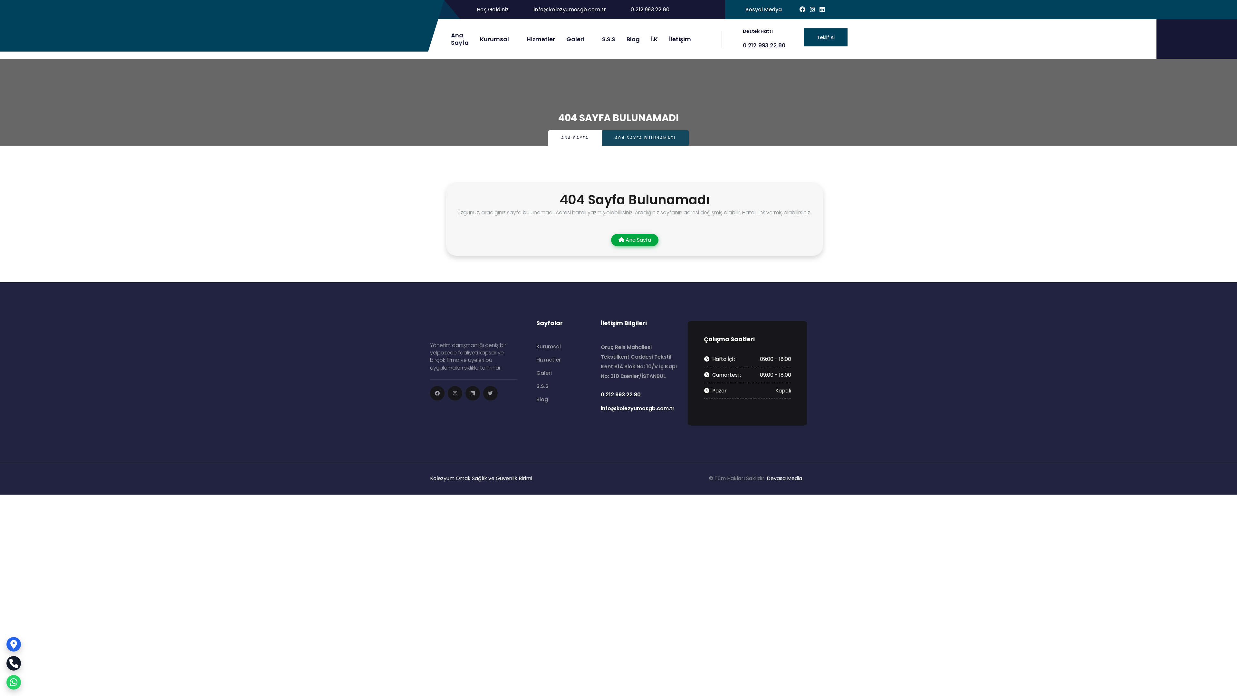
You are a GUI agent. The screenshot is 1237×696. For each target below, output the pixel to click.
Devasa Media (784, 478)
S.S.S (608, 39)
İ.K (654, 39)
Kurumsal (494, 39)
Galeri (575, 39)
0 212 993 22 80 (764, 45)
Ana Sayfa (575, 137)
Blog (633, 39)
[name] (437, 393)
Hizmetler (541, 39)
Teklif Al (826, 37)
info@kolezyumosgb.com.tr (570, 9)
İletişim (680, 39)
